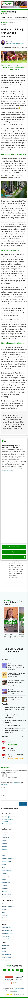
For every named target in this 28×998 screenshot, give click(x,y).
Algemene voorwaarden (11, 990)
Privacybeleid (13, 991)
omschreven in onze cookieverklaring (12, 468)
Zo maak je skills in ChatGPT (13, 725)
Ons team (4, 843)
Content (4, 948)
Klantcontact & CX (6, 861)
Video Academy (6, 900)
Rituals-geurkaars (9, 431)
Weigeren (14, 552)
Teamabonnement (6, 921)
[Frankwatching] (8, 11)
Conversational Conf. (7, 933)
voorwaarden (4, 784)
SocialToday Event (6, 936)
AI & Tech (9, 17)
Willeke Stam (10, 42)
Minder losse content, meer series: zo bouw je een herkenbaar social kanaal (15, 709)
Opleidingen (5, 888)
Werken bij (4, 846)
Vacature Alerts (6, 960)
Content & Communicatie (20, 17)
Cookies (20, 990)
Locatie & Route (6, 897)
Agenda (4, 879)
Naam (3, 788)
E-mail (3, 795)
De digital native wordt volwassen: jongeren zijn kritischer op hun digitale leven (15, 730)
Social (3, 867)
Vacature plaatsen (6, 957)
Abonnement (5, 918)
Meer (23, 737)
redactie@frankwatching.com (11, 817)
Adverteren (4, 832)
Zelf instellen (13, 557)
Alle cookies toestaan (14, 546)
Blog (3, 17)
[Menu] (25, 13)
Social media (5, 915)
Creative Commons (19, 988)
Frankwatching (6, 829)
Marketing (4, 864)
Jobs (3, 942)
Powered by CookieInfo (7, 470)
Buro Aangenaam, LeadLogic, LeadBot (16, 43)
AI (2, 903)
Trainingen (4, 885)
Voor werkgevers (6, 954)
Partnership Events (7, 939)
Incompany (4, 891)
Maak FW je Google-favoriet (11, 47)
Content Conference (7, 930)
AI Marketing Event (6, 927)
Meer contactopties (7, 823)
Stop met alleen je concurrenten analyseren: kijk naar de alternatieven (14, 715)
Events (4, 924)
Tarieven (6, 821)
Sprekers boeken (6, 894)
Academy (5, 877)
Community (4, 873)
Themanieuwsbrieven (7, 870)
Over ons (4, 840)
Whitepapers (5, 849)
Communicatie (5, 945)
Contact (4, 835)
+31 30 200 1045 (8, 819)
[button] (22, 601)
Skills (3, 912)
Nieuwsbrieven (5, 837)
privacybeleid (15, 782)
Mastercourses (6, 882)
